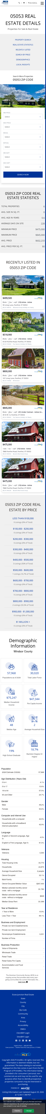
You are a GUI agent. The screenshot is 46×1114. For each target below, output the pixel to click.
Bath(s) (6, 143)
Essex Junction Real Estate (23, 994)
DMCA (23, 1029)
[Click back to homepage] (4, 2)
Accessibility (23, 1025)
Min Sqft (6, 153)
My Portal (33, 3)
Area (23, 1017)
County (23, 1002)
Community (23, 1014)
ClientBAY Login (23, 1033)
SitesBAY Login (23, 1036)
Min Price (6, 113)
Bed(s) (5, 133)
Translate (39, 1099)
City (23, 1006)
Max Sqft (6, 163)
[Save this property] (41, 278)
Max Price (7, 123)
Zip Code (23, 1010)
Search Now (23, 174)
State (23, 998)
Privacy (23, 1021)
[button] (42, 3)
